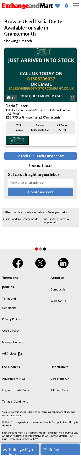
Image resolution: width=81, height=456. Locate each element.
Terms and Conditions (9, 303)
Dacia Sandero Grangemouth (20, 219)
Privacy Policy (11, 319)
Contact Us (57, 289)
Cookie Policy (11, 330)
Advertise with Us (14, 378)
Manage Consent (13, 342)
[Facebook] (17, 262)
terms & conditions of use (56, 411)
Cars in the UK (59, 378)
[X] (40, 262)
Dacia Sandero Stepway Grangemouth (54, 220)
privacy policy (13, 414)
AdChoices (9, 353)
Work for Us (58, 301)
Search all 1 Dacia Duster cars (40, 156)
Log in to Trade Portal (16, 390)
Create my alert (40, 192)
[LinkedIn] (63, 262)
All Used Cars (59, 390)
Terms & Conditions (15, 401)
